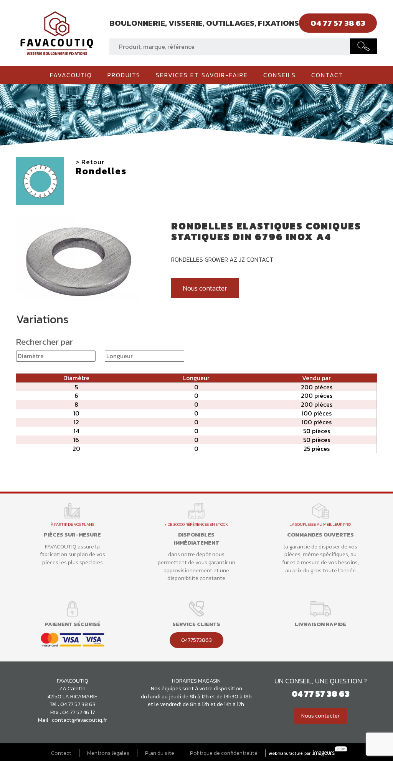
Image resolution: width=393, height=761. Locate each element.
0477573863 (196, 640)
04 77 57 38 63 (78, 704)
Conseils (279, 75)
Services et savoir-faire (202, 75)
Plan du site (159, 753)
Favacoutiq (71, 75)
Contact (327, 75)
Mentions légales (108, 753)
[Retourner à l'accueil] (56, 32)
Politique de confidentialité (224, 753)
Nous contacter (205, 288)
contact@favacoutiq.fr (79, 720)
